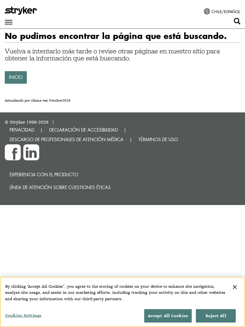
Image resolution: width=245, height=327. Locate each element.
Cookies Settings (23, 315)
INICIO (16, 77)
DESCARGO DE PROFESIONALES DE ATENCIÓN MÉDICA (66, 139)
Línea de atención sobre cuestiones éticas (60, 187)
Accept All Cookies (168, 315)
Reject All (215, 315)
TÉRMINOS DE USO (158, 139)
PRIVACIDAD (22, 130)
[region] (122, 302)
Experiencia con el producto (44, 174)
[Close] (235, 287)
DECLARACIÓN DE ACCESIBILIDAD (83, 130)
